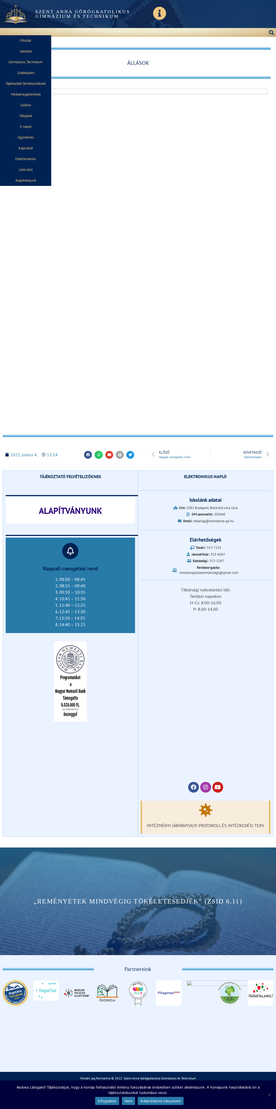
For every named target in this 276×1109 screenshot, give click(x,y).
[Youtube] (217, 787)
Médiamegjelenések (26, 94)
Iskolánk (26, 51)
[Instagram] (205, 787)
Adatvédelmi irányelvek (160, 1101)
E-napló (26, 126)
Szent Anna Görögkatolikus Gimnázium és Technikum (82, 14)
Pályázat (26, 116)
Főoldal (25, 40)
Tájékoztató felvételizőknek (25, 83)
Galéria (25, 105)
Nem (129, 1101)
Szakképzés (25, 72)
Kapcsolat (26, 148)
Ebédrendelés (25, 159)
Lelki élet (26, 169)
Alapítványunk (25, 180)
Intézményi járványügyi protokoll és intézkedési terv (205, 825)
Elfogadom (107, 1101)
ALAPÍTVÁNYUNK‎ (70, 510)
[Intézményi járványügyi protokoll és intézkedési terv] (205, 810)
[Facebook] (193, 787)
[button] (271, 32)
